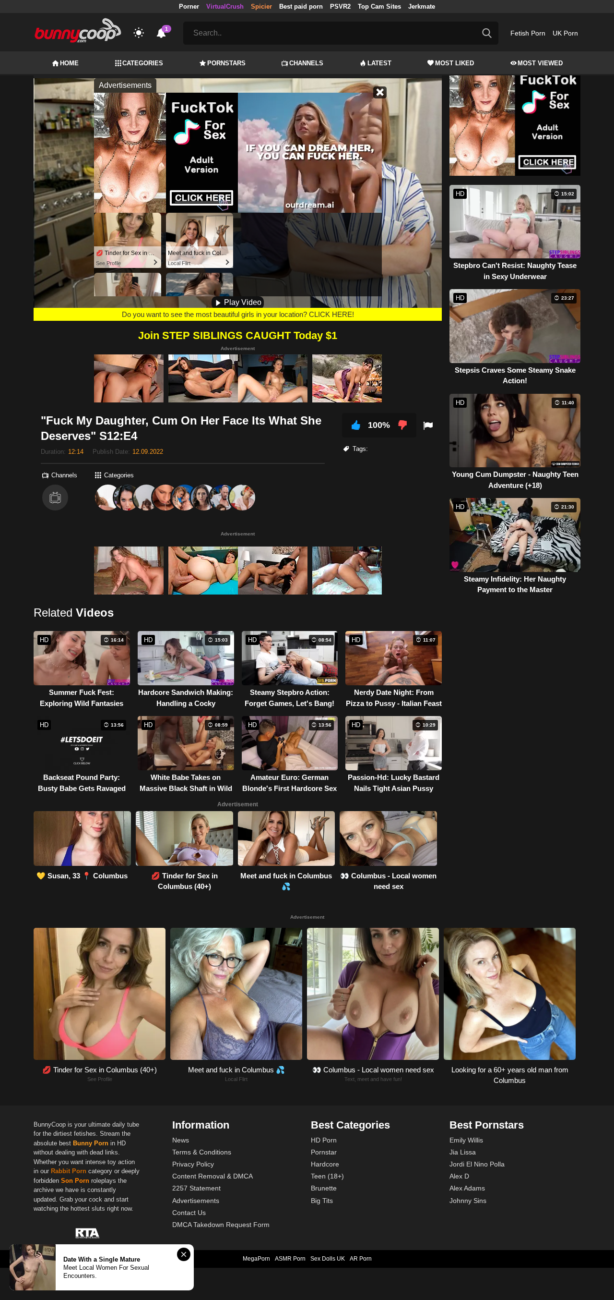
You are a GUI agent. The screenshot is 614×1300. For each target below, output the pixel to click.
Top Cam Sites (379, 6)
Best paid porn (301, 6)
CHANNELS (306, 63)
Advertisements (195, 1200)
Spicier (261, 6)
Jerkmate (421, 6)
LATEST (379, 63)
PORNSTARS (226, 63)
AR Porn (361, 1258)
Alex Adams (467, 1188)
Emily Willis (466, 1140)
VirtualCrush (225, 6)
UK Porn (565, 33)
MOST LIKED (454, 63)
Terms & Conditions (201, 1152)
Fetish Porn (527, 33)
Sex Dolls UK (327, 1258)
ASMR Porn (290, 1258)
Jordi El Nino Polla (477, 1164)
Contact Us (189, 1212)
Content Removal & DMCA (212, 1176)
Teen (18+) (327, 1176)
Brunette (324, 1188)
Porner (189, 6)
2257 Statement (196, 1188)
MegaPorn (256, 1258)
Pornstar (324, 1152)
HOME (69, 63)
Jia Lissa (462, 1152)
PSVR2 (340, 6)
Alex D (459, 1176)
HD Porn (324, 1140)
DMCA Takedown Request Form (221, 1224)
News (180, 1140)
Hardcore (325, 1164)
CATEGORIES (142, 63)
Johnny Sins (467, 1200)
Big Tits (322, 1200)
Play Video (241, 302)
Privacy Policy (193, 1164)
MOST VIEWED (540, 63)
